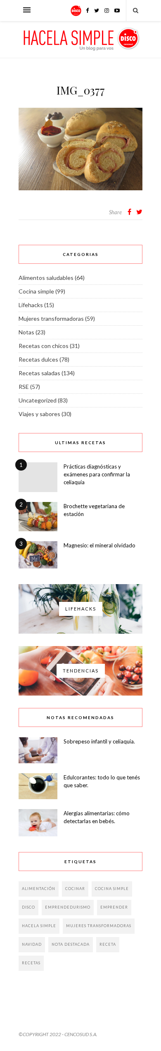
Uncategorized (38, 400)
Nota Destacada (71, 944)
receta (107, 944)
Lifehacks (31, 304)
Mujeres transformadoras (51, 318)
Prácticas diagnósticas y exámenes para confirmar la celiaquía (97, 474)
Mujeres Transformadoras (98, 925)
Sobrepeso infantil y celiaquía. (99, 741)
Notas (26, 332)
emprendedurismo (67, 907)
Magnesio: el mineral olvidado (99, 545)
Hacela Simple (39, 925)
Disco (28, 907)
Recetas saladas (39, 372)
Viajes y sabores (39, 413)
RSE (24, 386)
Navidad (32, 944)
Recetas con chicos (44, 345)
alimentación (38, 888)
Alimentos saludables (46, 277)
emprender (114, 907)
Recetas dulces (38, 359)
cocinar (75, 888)
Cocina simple (36, 291)
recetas (31, 963)
